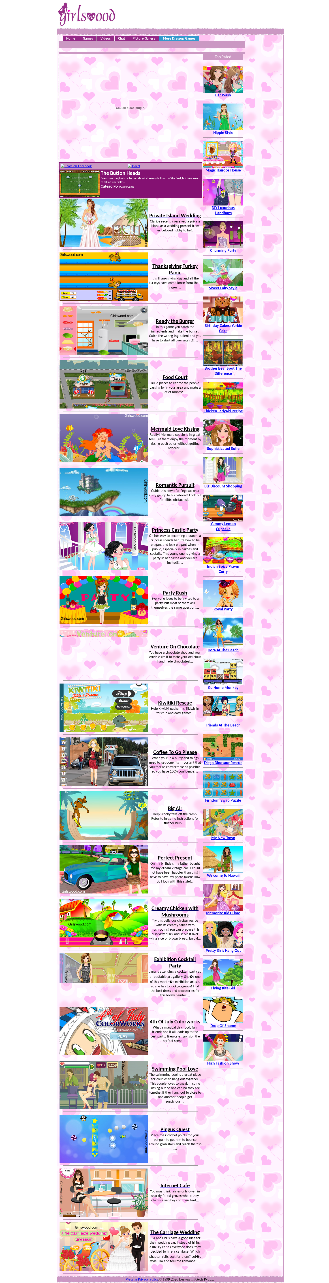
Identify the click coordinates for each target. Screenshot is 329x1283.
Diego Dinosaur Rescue (223, 763)
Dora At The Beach (223, 650)
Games (88, 38)
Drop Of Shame (223, 1026)
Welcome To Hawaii (223, 876)
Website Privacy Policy (142, 1279)
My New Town (223, 838)
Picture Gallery (144, 38)
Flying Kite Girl (223, 988)
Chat (121, 38)
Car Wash (223, 95)
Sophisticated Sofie (223, 449)
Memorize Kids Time (223, 913)
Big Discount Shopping (223, 486)
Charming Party (223, 251)
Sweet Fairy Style (223, 288)
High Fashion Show (223, 1063)
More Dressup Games (179, 38)
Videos (105, 38)
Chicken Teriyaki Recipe (223, 411)
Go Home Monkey (223, 688)
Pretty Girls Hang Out (223, 951)
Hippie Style (223, 133)
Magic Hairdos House (223, 170)
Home (70, 38)
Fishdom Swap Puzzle (223, 800)
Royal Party (223, 609)
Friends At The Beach (223, 725)
